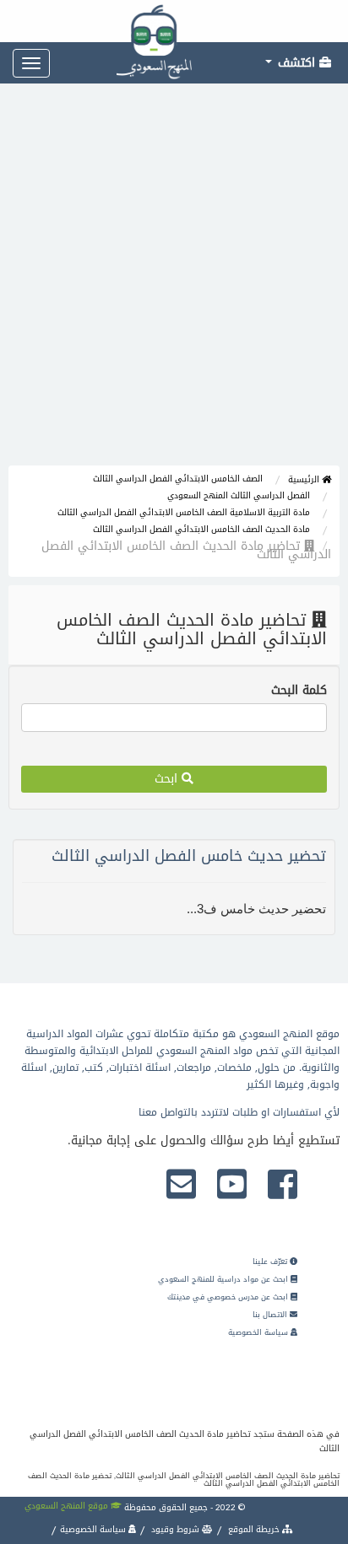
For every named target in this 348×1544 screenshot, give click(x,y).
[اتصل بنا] (181, 1186)
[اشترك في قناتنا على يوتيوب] (232, 1186)
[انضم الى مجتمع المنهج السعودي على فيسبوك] (282, 1186)
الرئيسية (305, 479)
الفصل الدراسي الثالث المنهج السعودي (238, 495)
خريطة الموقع (254, 1529)
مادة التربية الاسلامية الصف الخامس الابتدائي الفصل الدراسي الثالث (183, 512)
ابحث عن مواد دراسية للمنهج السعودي (224, 1279)
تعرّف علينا (271, 1261)
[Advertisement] (174, 283)
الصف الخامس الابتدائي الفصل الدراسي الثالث (178, 479)
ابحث (168, 778)
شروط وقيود (175, 1529)
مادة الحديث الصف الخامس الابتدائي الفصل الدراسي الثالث (201, 529)
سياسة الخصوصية (259, 1332)
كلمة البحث (299, 690)
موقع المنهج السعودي (67, 1506)
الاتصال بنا (271, 1314)
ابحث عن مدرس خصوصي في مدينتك (229, 1297)
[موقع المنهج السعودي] (174, 21)
